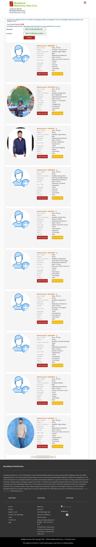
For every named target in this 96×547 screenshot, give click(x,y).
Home (10, 507)
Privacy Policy (41, 517)
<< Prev (33, 457)
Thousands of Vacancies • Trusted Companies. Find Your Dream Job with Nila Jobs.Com (46, 530)
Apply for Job (12, 512)
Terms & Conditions (43, 515)
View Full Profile (57, 74)
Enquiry (10, 509)
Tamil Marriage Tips (43, 512)
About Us (40, 509)
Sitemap (40, 507)
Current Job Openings (15, 515)
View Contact (42, 74)
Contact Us (12, 520)
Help (9, 522)
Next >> (53, 457)
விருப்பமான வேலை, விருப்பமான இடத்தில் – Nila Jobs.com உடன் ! (45, 522)
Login (10, 517)
